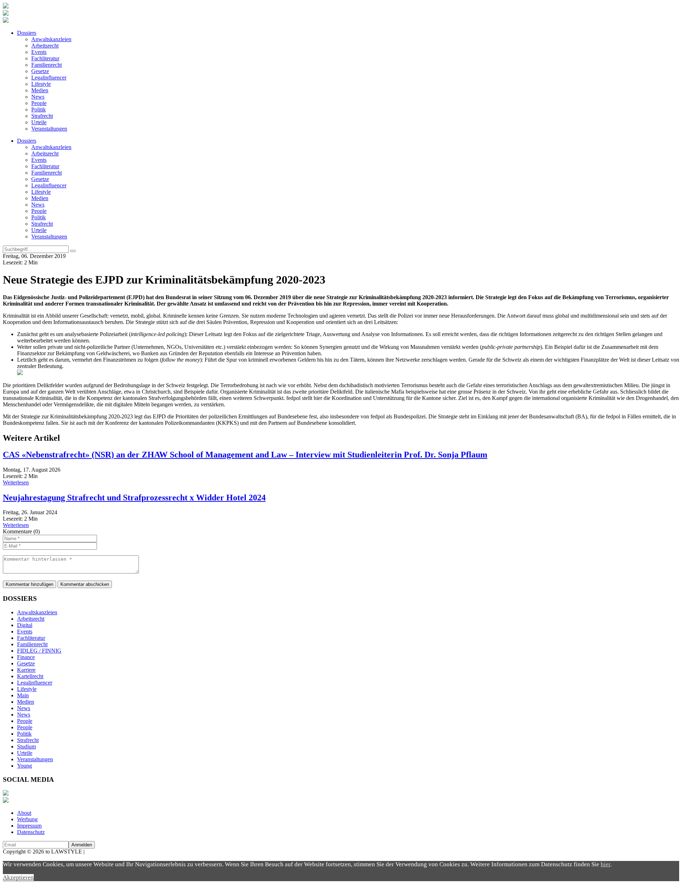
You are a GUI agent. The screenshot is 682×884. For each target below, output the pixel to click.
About (24, 813)
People (39, 103)
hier (605, 864)
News (37, 97)
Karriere (26, 670)
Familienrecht (46, 65)
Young (24, 766)
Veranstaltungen (49, 129)
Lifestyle (41, 84)
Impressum (29, 826)
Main (23, 695)
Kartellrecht (30, 676)
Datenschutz (31, 832)
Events (39, 52)
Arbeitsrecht (45, 46)
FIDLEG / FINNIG (39, 651)
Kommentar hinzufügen (29, 584)
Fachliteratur (45, 58)
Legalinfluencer (48, 78)
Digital (24, 625)
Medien (39, 90)
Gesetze (40, 71)
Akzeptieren (18, 877)
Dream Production (106, 852)
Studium (26, 746)
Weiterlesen (16, 482)
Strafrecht (42, 116)
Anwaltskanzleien (51, 39)
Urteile (39, 122)
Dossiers (26, 33)
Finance (26, 657)
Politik (38, 109)
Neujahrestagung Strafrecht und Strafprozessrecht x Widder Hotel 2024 (134, 497)
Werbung (27, 819)
